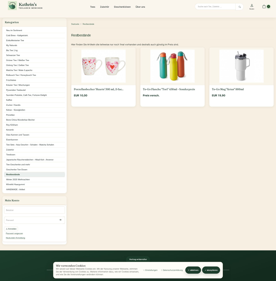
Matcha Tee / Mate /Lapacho (19, 70)
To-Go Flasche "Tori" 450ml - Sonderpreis (169, 89)
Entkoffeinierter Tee (15, 40)
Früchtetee (11, 80)
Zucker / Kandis (13, 105)
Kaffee (9, 100)
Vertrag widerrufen (138, 259)
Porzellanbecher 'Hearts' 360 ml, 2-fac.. (98, 89)
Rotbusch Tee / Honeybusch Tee (21, 75)
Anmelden (12, 229)
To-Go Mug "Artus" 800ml (228, 89)
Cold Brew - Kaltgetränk (17, 35)
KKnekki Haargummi (15, 184)
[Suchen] (239, 6)
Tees (92, 6)
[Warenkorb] (264, 7)
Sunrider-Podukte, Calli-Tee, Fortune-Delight (26, 95)
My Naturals (11, 45)
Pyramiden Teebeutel (16, 90)
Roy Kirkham (12, 125)
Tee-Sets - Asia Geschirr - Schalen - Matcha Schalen (30, 145)
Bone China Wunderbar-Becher (20, 120)
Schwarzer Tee (13, 55)
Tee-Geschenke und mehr (18, 165)
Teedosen (10, 155)
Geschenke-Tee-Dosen (16, 170)
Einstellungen (151, 270)
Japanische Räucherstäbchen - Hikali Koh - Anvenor (29, 160)
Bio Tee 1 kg (12, 50)
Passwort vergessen (14, 233)
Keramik (10, 130)
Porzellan (10, 115)
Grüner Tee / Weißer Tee (17, 60)
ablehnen (194, 270)
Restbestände (81, 35)
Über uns (140, 6)
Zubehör (104, 6)
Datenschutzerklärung (172, 270)
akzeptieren (212, 270)
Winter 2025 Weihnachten (18, 179)
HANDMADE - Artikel (15, 189)
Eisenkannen (12, 140)
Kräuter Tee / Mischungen (18, 85)
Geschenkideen (122, 6)
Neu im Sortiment (14, 30)
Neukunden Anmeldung (15, 238)
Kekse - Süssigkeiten (15, 110)
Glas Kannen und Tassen (17, 135)
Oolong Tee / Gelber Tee (17, 65)
